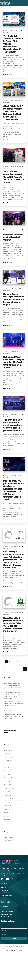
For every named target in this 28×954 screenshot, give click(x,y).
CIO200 (6, 30)
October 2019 (8, 805)
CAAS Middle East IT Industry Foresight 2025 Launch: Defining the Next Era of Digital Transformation (13, 113)
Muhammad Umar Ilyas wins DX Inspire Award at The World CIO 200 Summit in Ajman (13, 362)
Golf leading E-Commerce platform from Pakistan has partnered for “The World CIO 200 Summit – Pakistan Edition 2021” (13, 559)
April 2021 (7, 767)
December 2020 (8, 778)
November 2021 (8, 757)
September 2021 (9, 764)
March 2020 (7, 795)
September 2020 (9, 788)
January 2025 (8, 750)
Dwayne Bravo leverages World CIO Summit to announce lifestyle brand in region (13, 299)
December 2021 (8, 753)
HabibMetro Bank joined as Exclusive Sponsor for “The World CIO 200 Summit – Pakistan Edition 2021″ (13, 624)
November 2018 (8, 819)
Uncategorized (8, 840)
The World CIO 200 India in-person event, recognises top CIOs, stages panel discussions (12, 425)
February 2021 (8, 771)
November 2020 (8, 781)
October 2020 (8, 785)
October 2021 (8, 760)
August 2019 (7, 812)
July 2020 (7, 792)
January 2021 (8, 774)
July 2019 (7, 816)
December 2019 (8, 799)
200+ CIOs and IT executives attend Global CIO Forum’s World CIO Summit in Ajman (13, 177)
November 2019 (8, 802)
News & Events (7, 32)
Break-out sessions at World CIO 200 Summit (13, 237)
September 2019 (9, 809)
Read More (6, 74)
